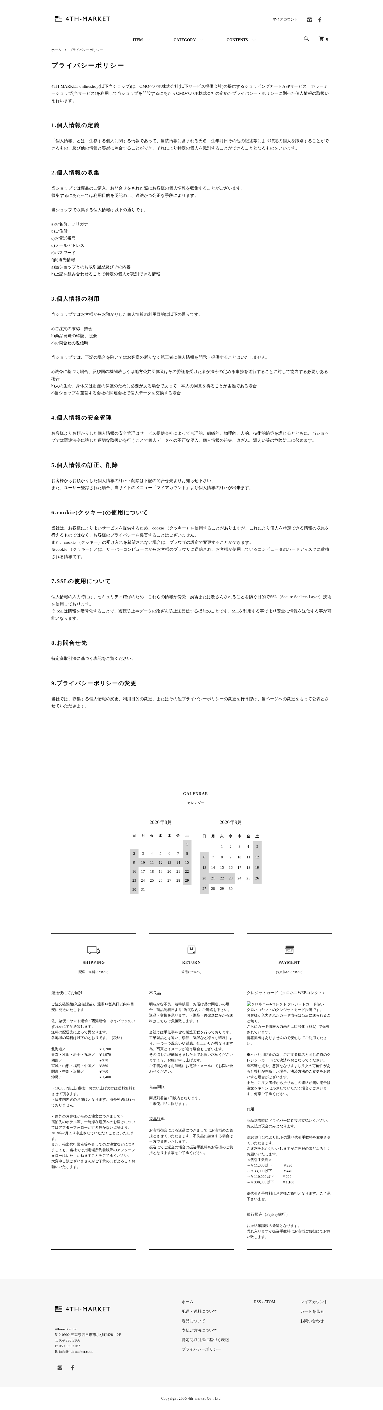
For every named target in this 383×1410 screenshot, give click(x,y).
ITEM (138, 40)
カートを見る (312, 1311)
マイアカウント (285, 19)
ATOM (269, 1302)
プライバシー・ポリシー (255, 93)
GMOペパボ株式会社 (159, 86)
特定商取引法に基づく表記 (205, 1340)
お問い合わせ (312, 1321)
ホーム (56, 50)
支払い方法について (199, 1330)
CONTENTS (237, 40)
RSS (257, 1302)
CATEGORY (185, 40)
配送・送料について (199, 1311)
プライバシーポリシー (201, 1349)
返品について (193, 1321)
